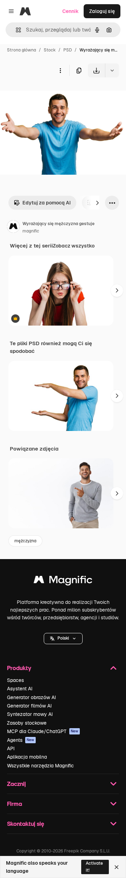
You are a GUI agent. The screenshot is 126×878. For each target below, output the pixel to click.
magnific (30, 231)
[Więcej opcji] (60, 70)
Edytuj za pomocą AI (46, 203)
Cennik (70, 11)
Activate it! (94, 866)
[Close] (116, 867)
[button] (63, 638)
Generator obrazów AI (31, 697)
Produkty (19, 667)
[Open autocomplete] (15, 30)
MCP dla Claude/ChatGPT (42, 731)
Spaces (15, 680)
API (11, 748)
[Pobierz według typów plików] (112, 70)
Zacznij (16, 783)
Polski (63, 638)
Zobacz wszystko (73, 246)
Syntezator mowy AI (30, 714)
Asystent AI (20, 688)
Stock (50, 50)
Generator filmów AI (29, 706)
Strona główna (21, 50)
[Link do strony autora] (13, 227)
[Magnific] (63, 581)
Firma (14, 803)
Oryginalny (48, 93)
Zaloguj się (102, 11)
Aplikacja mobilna (27, 757)
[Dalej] (97, 203)
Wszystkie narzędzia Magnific (40, 765)
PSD (67, 50)
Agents (20, 740)
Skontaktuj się (25, 823)
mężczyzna (25, 541)
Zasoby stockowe (27, 723)
